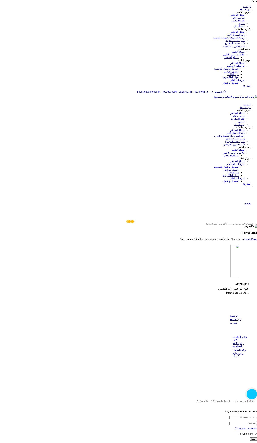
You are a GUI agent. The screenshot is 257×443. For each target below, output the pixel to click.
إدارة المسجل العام (236, 35)
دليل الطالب (233, 74)
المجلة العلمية (238, 52)
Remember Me (246, 433)
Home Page (250, 239)
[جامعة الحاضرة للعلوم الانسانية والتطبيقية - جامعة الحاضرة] (235, 97)
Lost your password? (246, 428)
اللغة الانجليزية (238, 20)
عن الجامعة (245, 9)
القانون (241, 23)
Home (248, 203)
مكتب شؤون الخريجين (234, 46)
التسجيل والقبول (231, 83)
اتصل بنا (234, 323)
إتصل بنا (247, 85)
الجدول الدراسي (231, 71)
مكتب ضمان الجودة (235, 40)
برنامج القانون (239, 350)
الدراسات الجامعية (236, 66)
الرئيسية (247, 6)
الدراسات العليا (238, 80)
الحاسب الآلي (238, 18)
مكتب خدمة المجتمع (235, 43)
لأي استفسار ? (218, 91)
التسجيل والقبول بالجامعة (226, 69)
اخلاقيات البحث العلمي (234, 54)
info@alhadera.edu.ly (148, 91)
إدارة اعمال (239, 26)
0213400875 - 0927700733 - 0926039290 (185, 91)
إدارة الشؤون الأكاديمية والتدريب (229, 37)
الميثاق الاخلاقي (237, 15)
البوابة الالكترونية (231, 77)
